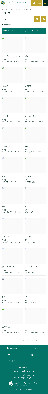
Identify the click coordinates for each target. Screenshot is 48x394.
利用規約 (12, 361)
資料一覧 (28, 9)
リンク (36, 361)
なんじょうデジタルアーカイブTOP (12, 9)
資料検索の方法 (9, 24)
